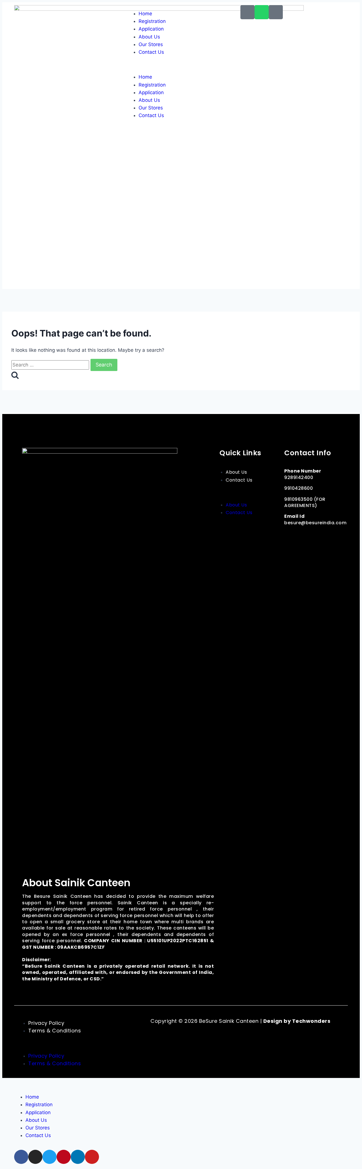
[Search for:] (50, 365)
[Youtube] (302, 547)
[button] (181, 64)
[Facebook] (290, 536)
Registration (152, 21)
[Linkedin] (290, 547)
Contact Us (151, 52)
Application (151, 29)
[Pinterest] (328, 536)
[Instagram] (302, 536)
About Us (149, 37)
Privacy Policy (46, 1022)
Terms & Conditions (54, 1030)
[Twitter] (315, 536)
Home (145, 13)
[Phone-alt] (247, 12)
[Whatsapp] (262, 12)
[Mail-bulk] (276, 12)
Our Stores (151, 44)
